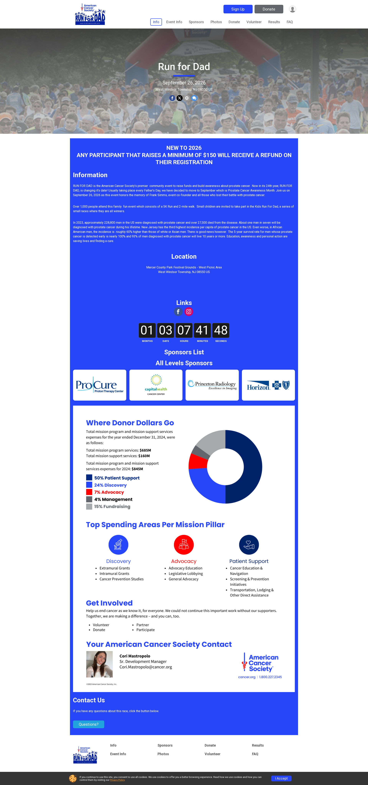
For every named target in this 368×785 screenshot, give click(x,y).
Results (274, 22)
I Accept (281, 778)
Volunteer (254, 22)
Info (156, 22)
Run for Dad (184, 67)
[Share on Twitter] (180, 98)
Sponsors (196, 22)
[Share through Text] (194, 98)
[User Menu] (292, 9)
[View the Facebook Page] (178, 311)
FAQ (290, 22)
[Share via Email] (187, 98)
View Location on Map (181, 282)
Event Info (174, 22)
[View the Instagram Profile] (188, 311)
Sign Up (238, 9)
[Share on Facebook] (172, 98)
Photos (216, 22)
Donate (269, 9)
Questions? (89, 724)
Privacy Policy (117, 779)
